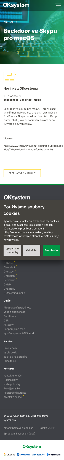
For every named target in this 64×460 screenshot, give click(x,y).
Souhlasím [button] (51, 250)
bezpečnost (11, 99)
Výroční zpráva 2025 (16, 333)
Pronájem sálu (12, 388)
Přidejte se (10, 360)
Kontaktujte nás (13, 375)
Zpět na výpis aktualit (22, 173)
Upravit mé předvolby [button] (12, 250)
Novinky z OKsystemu (21, 88)
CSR (6, 320)
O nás (7, 300)
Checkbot (9, 267)
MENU (58, 5)
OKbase (8, 262)
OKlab (7, 284)
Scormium (9, 280)
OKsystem (16, 5)
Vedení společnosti (14, 311)
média (37, 99)
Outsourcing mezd (14, 292)
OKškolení (9, 275)
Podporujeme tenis (14, 328)
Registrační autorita (15, 392)
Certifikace (10, 316)
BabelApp (26, 99)
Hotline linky (11, 379)
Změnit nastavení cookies (18, 427)
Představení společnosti (17, 307)
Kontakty (9, 368)
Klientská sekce (13, 396)
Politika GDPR (47, 427)
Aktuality (9, 324)
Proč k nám (10, 348)
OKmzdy (9, 271)
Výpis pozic (10, 352)
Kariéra (8, 341)
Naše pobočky (12, 384)
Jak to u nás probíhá (15, 356)
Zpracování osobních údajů (19, 433)
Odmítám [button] (31, 250)
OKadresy (9, 288)
